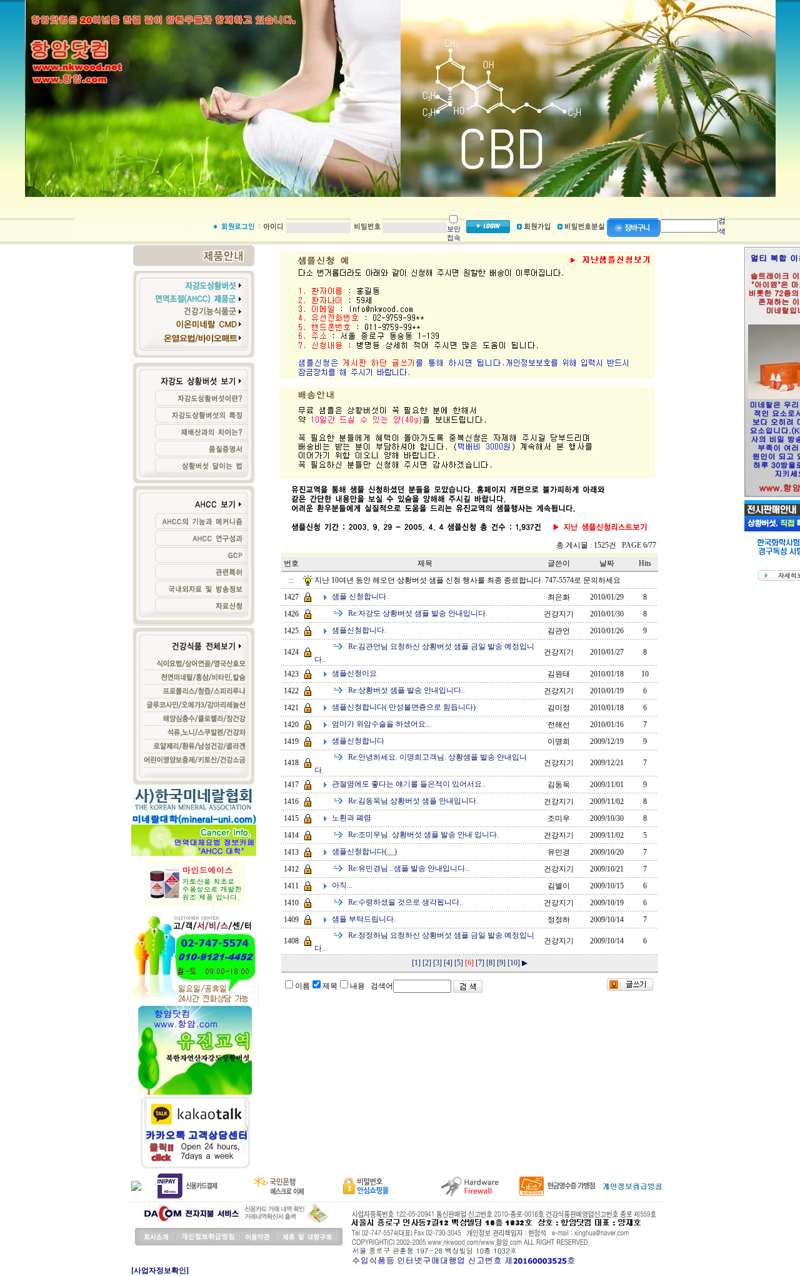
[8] (490, 962)
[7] (480, 962)
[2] (426, 962)
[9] (501, 962)
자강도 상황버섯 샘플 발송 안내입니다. (418, 613)
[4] (448, 962)
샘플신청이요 (354, 673)
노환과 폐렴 (351, 817)
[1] (416, 962)
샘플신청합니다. (359, 630)
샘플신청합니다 (358, 740)
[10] (514, 962)
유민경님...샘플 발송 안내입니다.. (408, 868)
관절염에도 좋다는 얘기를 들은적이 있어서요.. (409, 784)
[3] (437, 962)
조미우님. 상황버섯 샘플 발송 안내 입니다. (423, 834)
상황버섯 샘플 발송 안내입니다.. (406, 690)
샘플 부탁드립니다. (364, 919)
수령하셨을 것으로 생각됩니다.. (405, 902)
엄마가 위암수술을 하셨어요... (381, 724)
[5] (458, 962)
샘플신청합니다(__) (364, 851)
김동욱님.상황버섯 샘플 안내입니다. (413, 800)
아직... (342, 885)
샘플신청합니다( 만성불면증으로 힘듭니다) (404, 707)
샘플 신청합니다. (360, 596)
